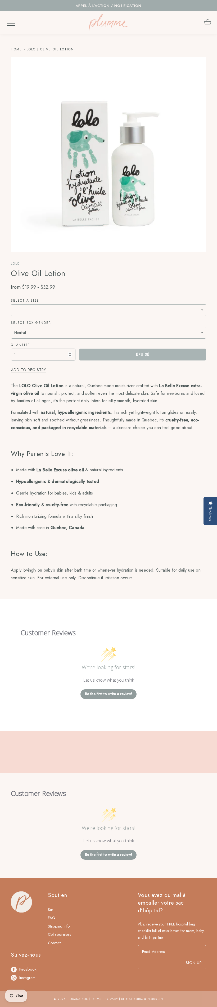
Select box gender (31, 322)
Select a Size (25, 300)
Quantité (20, 345)
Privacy (111, 999)
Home (16, 49)
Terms (96, 999)
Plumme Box (78, 999)
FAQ (51, 918)
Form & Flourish (148, 999)
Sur (50, 910)
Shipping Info (59, 926)
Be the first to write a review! (108, 693)
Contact (54, 943)
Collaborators (59, 934)
